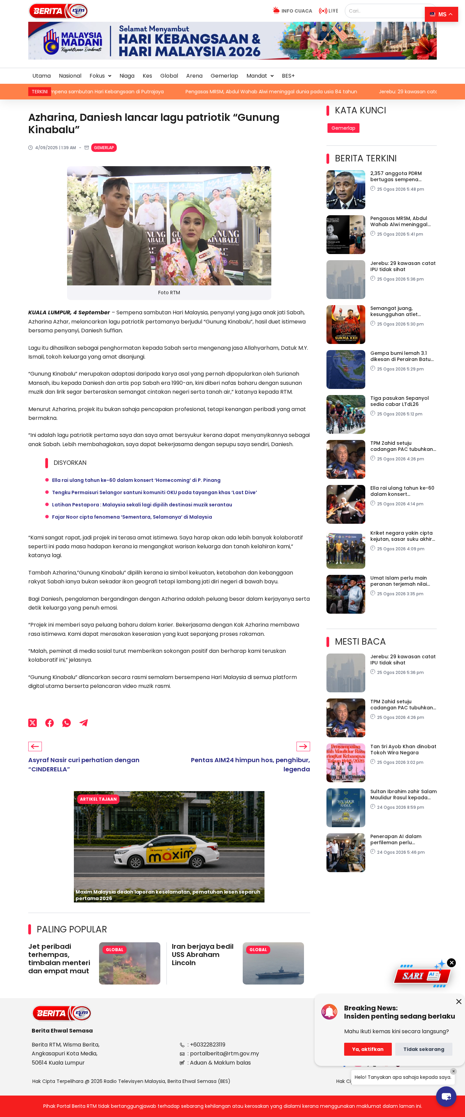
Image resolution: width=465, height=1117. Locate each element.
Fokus (97, 76)
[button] (100, 76)
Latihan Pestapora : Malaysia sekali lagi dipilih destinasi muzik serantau (142, 504)
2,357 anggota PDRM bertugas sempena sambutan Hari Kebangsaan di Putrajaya (401, 176)
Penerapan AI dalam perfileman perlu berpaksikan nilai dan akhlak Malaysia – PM (397, 839)
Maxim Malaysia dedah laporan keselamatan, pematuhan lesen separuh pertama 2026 (168, 895)
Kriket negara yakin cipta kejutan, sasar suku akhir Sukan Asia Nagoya (401, 536)
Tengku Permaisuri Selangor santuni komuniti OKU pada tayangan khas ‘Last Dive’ (154, 492)
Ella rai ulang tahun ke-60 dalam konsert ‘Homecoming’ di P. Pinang (136, 480)
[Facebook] (49, 722)
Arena (194, 76)
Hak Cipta (347, 1081)
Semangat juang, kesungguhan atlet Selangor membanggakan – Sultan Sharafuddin (403, 311)
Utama (41, 76)
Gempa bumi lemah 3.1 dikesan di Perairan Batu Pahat (400, 356)
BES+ (288, 76)
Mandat (256, 76)
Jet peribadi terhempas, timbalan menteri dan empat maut (59, 959)
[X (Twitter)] (32, 722)
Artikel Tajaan (98, 799)
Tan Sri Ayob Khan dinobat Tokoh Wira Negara (403, 749)
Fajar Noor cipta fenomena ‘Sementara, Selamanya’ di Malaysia (132, 517)
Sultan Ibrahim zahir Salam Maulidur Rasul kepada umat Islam (403, 794)
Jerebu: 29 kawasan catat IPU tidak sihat (369, 91)
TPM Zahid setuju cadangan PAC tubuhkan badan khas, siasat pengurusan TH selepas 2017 (401, 446)
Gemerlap (224, 76)
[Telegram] (83, 722)
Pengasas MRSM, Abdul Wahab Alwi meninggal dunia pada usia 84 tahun (214, 91)
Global (169, 76)
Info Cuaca (297, 10)
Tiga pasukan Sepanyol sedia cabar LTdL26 (399, 401)
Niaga (126, 76)
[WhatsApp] (66, 722)
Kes (147, 76)
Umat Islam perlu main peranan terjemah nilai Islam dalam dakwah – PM (403, 581)
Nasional (70, 76)
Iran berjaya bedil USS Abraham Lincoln (203, 954)
